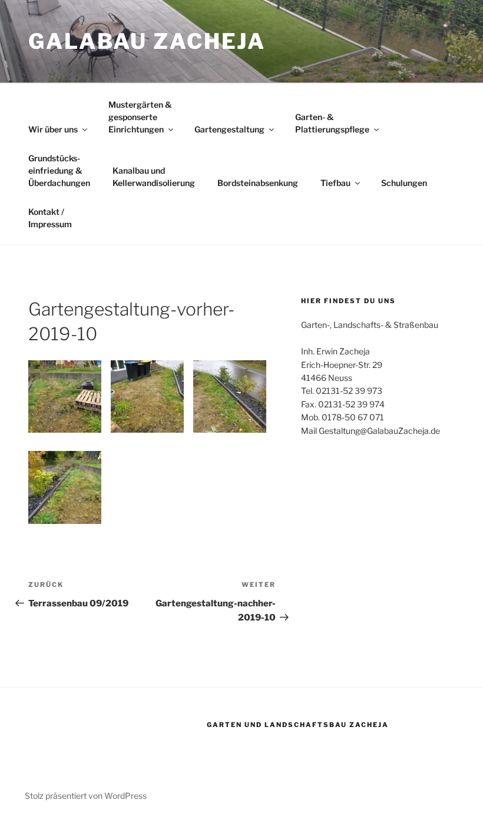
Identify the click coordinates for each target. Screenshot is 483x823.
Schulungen (404, 183)
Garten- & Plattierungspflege (332, 123)
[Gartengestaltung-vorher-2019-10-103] (64, 396)
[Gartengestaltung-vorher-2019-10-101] (229, 396)
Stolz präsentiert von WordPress (86, 796)
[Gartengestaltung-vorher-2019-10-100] (64, 487)
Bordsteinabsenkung (257, 183)
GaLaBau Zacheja (147, 41)
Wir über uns (53, 129)
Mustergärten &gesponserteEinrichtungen (139, 116)
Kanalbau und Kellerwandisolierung (154, 176)
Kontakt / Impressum (50, 218)
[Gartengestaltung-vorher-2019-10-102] (147, 396)
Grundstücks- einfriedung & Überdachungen (59, 170)
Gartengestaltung (229, 129)
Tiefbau (335, 183)
